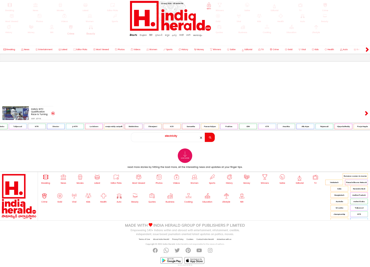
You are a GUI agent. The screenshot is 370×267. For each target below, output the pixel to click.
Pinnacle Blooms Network (356, 182)
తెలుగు (133, 35)
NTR (33, 126)
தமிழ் (174, 35)
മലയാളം (197, 35)
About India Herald (161, 239)
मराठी (181, 35)
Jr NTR (71, 126)
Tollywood (14, 126)
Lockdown (90, 126)
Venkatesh (334, 182)
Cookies (189, 239)
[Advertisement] (185, 83)
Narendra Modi (359, 189)
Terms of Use (144, 239)
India (339, 189)
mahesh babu (359, 201)
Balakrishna (130, 126)
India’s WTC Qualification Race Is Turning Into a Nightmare (40, 111)
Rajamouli (321, 126)
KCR (168, 126)
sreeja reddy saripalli (110, 126)
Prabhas (225, 126)
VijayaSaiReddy (339, 126)
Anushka (282, 126)
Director (52, 126)
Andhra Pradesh (359, 195)
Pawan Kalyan (206, 126)
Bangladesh (339, 195)
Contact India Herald (205, 239)
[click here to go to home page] (170, 30)
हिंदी (150, 35)
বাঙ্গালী (188, 35)
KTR (263, 126)
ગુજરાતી (158, 35)
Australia (339, 201)
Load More (185, 158)
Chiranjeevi (149, 126)
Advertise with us (224, 239)
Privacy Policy (177, 239)
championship (339, 214)
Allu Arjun (301, 126)
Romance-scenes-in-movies (355, 176)
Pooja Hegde (359, 126)
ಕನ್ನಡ (167, 35)
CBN (244, 126)
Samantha (187, 126)
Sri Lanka (339, 208)
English (143, 35)
